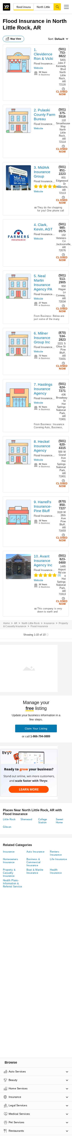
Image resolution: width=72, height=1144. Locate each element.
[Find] (57, 6)
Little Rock (9, 819)
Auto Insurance (35, 851)
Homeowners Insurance (10, 861)
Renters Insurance (56, 853)
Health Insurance (56, 871)
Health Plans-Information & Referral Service (12, 883)
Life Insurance (58, 859)
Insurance (49, 623)
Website (38, 68)
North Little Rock (31, 623)
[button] (66, 7)
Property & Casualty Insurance (9, 872)
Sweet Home (59, 821)
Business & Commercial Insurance (33, 862)
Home (6, 623)
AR (15, 623)
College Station (42, 821)
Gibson (7, 826)
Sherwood (26, 819)
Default (59, 38)
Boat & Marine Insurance (34, 871)
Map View (15, 39)
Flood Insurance (43, 63)
